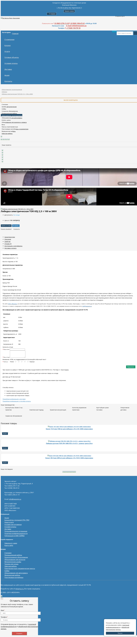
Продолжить (130, 367)
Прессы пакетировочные (10, 127)
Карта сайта (8, 545)
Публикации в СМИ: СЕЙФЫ (14, 536)
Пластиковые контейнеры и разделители (15, 129)
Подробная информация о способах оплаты (17, 401)
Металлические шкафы (12, 562)
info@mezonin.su (15, 499)
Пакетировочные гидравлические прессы (19, 569)
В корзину (16, 225)
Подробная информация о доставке (14, 399)
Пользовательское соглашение (15, 531)
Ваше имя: (6, 349)
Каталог (7, 45)
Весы (3, 124)
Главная (15, 33)
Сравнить (16, 229)
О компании (9, 39)
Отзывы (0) (7, 244)
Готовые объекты (11, 57)
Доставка (8, 69)
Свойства (7, 241)
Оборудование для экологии (14, 560)
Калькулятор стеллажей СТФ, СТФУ (16, 520)
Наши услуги (9, 522)
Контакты (8, 81)
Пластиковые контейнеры (13, 577)
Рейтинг (6, 362)
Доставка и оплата (10, 248)
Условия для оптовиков (13, 525)
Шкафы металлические (9, 107)
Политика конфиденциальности (16, 533)
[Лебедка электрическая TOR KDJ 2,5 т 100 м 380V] (17, 209)
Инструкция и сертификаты (13, 246)
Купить (5, 433)
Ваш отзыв (7, 357)
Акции (6, 75)
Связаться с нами (10, 543)
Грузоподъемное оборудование (16, 557)
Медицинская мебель (9, 131)
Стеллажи (5, 104)
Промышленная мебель (9, 113)
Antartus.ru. (19, 589)
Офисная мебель (7, 133)
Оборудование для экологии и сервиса (14, 122)
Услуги (7, 51)
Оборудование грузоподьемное (12, 89)
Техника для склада (11, 564)
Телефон (4, 617)
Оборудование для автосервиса (12, 118)
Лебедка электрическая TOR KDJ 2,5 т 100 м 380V (17, 94)
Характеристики (9, 237)
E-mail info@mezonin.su (76, 25)
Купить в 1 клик (6, 225)
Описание (7, 239)
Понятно (120, 633)
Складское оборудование (10, 111)
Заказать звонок (69, 11)
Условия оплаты (11, 63)
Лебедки (4, 92)
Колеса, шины (6, 120)
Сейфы (4, 109)
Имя (3, 610)
